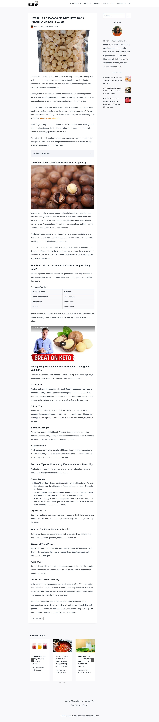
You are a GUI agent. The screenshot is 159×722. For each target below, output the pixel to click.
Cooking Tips (75, 3)
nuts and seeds (37, 618)
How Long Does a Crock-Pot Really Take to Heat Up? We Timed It (112, 91)
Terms (85, 705)
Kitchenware (121, 3)
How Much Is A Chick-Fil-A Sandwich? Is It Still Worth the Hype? (112, 80)
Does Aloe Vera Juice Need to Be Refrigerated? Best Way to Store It (85, 661)
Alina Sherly (40, 26)
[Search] (128, 15)
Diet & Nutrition (108, 3)
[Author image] (32, 26)
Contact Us (89, 701)
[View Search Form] (129, 3)
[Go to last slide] (32, 660)
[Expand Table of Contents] (91, 154)
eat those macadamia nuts (50, 118)
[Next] (92, 660)
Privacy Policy (76, 705)
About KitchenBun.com (74, 701)
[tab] (59, 682)
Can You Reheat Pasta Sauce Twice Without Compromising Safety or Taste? (61, 661)
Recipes (96, 3)
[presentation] (40, 645)
